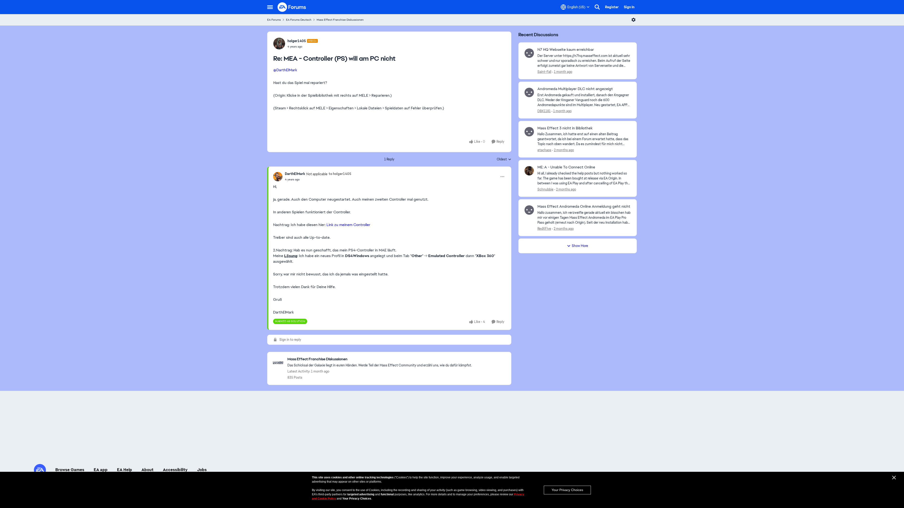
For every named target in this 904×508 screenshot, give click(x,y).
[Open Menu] (633, 19)
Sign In (629, 7)
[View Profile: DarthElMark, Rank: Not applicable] (277, 176)
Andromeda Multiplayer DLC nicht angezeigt (575, 89)
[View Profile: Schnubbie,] (529, 170)
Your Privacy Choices (567, 490)
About (147, 469)
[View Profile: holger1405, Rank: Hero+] (279, 43)
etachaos (544, 150)
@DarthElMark (285, 69)
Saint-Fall (544, 72)
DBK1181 (544, 111)
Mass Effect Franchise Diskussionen (340, 20)
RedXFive (544, 228)
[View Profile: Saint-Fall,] (529, 53)
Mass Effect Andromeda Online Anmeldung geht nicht (583, 206)
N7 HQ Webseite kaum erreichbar (565, 49)
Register (612, 7)
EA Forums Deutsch (298, 20)
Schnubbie (545, 189)
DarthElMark (295, 174)
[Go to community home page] (292, 7)
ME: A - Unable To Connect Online (566, 167)
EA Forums (274, 20)
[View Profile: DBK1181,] (529, 92)
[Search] (597, 7)
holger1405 (296, 41)
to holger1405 (340, 174)
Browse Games (69, 469)
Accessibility (175, 469)
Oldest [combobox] (504, 159)
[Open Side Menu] (270, 7)
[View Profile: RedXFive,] (529, 210)
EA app (101, 469)
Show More (580, 246)
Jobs (202, 469)
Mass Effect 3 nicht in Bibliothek (565, 128)
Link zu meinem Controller (348, 224)
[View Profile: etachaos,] (529, 131)
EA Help (124, 469)
